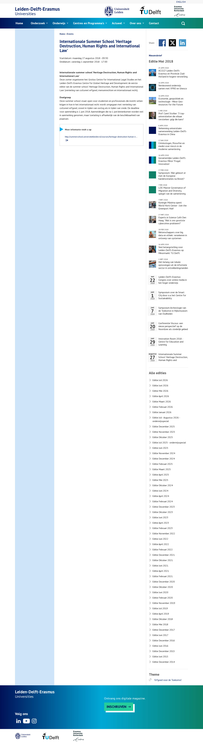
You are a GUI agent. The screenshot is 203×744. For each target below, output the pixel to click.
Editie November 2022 (163, 533)
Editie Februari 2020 (162, 597)
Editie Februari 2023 (162, 528)
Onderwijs (59, 23)
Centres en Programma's (88, 23)
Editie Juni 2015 (160, 656)
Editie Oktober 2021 (162, 560)
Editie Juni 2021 (160, 565)
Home (19, 23)
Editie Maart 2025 (161, 469)
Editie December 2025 (163, 426)
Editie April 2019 (160, 613)
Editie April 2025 (160, 474)
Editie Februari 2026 (162, 406)
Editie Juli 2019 (160, 608)
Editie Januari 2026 (161, 412)
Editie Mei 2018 (160, 624)
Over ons (135, 23)
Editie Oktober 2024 (162, 485)
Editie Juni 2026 (160, 385)
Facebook (162, 42)
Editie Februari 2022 (162, 549)
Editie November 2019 (163, 603)
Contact (154, 23)
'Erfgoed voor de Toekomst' (168, 679)
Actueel (117, 23)
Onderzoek (38, 23)
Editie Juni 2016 (160, 645)
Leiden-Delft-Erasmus (37, 9)
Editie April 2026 (160, 396)
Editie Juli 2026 (160, 380)
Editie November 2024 (163, 453)
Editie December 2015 (163, 651)
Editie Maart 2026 (161, 401)
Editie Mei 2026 (160, 390)
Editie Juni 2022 (160, 538)
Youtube (26, 721)
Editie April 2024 (160, 496)
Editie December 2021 (163, 554)
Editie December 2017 (163, 629)
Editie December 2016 (163, 640)
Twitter (172, 42)
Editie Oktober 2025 (162, 437)
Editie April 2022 (160, 544)
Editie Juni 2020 (160, 592)
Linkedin (18, 721)
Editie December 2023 (163, 506)
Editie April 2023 (160, 522)
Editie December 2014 (163, 661)
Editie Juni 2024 (160, 490)
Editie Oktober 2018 (162, 619)
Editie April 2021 (160, 570)
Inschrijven (116, 706)
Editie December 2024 (163, 458)
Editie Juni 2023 (160, 517)
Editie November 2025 (163, 431)
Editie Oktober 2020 (162, 586)
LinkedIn (182, 42)
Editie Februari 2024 (162, 501)
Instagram (34, 721)
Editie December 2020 (163, 581)
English (181, 1)
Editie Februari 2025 (162, 463)
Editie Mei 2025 (160, 479)
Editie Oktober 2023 (162, 512)
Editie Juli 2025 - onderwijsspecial (169, 442)
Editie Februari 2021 (162, 576)
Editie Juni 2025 (160, 447)
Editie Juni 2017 (160, 635)
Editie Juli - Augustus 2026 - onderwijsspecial (166, 419)
